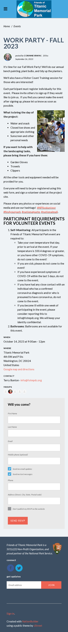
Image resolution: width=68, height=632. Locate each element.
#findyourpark (12, 211)
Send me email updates (22, 469)
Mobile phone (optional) (18, 454)
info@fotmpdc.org (31, 380)
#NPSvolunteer (46, 207)
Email (10, 441)
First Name (12, 413)
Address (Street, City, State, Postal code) (24, 494)
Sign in (10, 613)
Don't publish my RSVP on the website (29, 509)
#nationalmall (49, 211)
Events (17, 26)
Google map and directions (18, 369)
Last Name (12, 427)
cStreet (38, 625)
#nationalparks (31, 211)
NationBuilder (30, 621)
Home (6, 26)
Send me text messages (22, 474)
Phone (10, 480)
